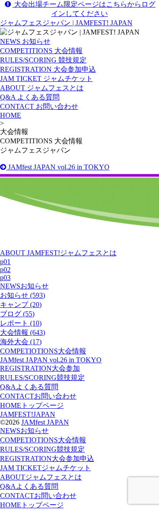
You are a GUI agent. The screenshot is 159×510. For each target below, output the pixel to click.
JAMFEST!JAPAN (27, 414)
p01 (5, 261)
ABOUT (41, 477)
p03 (5, 277)
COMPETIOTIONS (43, 351)
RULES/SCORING (42, 377)
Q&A (29, 387)
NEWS (24, 286)
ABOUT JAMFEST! (58, 253)
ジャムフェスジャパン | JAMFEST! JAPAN (66, 23)
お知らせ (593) (22, 295)
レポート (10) (21, 323)
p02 (5, 269)
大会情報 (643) (22, 332)
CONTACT (38, 396)
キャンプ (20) (21, 304)
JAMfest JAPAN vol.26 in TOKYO (58, 167)
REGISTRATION (40, 368)
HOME (10, 115)
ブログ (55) (17, 314)
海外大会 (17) (21, 341)
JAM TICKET (45, 468)
